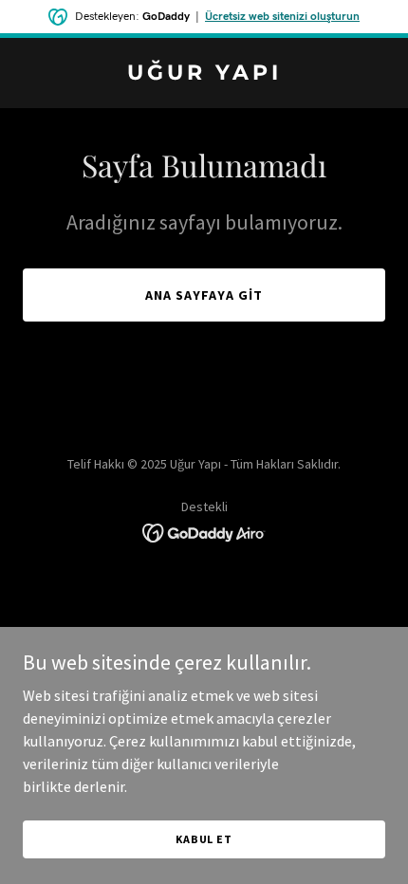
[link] (204, 73)
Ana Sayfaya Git (204, 295)
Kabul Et (204, 839)
